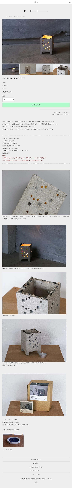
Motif (7, 16)
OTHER (10, 16)
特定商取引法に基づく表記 (36, 467)
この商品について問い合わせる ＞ (61, 114)
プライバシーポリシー (36, 470)
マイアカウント (36, 474)
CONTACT (36, 463)
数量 (3, 96)
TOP (3, 16)
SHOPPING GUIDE (36, 459)
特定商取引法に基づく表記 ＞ (62, 112)
